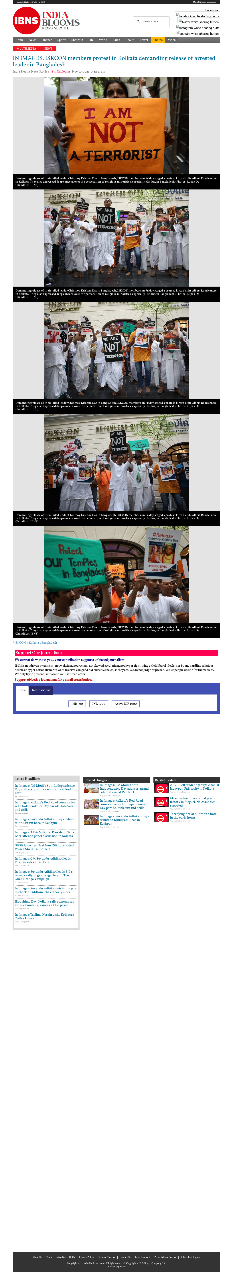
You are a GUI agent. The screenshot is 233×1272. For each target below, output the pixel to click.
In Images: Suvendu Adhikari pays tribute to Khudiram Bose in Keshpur (44, 821)
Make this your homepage (204, 2)
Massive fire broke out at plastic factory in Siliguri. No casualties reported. (193, 802)
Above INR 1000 (126, 704)
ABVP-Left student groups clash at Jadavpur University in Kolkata (194, 787)
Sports (61, 40)
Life (91, 40)
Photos (158, 40)
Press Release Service (165, 1257)
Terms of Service (106, 1257)
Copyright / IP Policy (137, 1263)
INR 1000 (98, 704)
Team (49, 1257)
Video (172, 40)
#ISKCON (19, 643)
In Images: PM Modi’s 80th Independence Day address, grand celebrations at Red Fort (45, 789)
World (103, 40)
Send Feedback (142, 1257)
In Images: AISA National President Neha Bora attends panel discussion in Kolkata (44, 834)
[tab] (22, 690)
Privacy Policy (86, 1257)
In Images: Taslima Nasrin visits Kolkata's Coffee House (44, 917)
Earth (116, 40)
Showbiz (77, 40)
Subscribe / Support (191, 1257)
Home (19, 40)
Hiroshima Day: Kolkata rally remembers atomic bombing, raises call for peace (44, 903)
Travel (144, 40)
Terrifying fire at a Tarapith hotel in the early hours (194, 816)
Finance (47, 40)
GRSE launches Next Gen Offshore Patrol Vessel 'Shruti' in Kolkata (44, 847)
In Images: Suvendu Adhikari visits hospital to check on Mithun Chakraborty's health (46, 890)
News (32, 40)
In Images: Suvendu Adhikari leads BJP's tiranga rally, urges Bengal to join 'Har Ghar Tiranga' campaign (44, 875)
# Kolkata (32, 643)
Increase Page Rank (116, 1266)
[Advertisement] (71, 749)
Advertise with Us (65, 1257)
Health (130, 40)
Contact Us (125, 1257)
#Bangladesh (48, 643)
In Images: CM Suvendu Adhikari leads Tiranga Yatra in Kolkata (43, 860)
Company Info (158, 1263)
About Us (37, 1257)
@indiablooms (60, 72)
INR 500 (77, 704)
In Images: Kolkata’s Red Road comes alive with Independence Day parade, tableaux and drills (45, 806)
